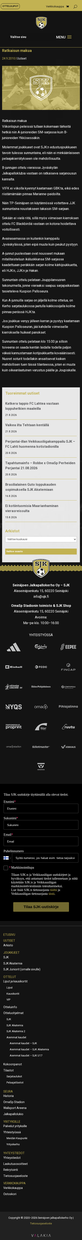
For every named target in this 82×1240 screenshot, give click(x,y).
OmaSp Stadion (14, 1102)
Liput (10, 987)
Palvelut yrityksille (15, 1126)
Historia (8, 1096)
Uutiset (21, 58)
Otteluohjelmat (13, 1013)
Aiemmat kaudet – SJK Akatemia (29, 1049)
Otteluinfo (10, 1007)
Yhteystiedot (14, 1153)
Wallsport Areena (14, 1108)
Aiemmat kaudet (16, 1037)
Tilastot (8, 1070)
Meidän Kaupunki (17, 1138)
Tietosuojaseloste (15, 1176)
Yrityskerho (13, 1144)
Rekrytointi (10, 1169)
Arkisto (8, 945)
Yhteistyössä (12, 1132)
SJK (6, 957)
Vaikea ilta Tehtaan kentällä (27, 425)
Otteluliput (10, 6)
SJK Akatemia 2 (16, 1031)
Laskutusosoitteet (15, 1164)
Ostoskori (9, 1194)
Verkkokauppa (55, 6)
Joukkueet (11, 952)
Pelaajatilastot (15, 1082)
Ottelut (9, 977)
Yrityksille (11, 1121)
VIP (8, 999)
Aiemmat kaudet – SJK (23, 1043)
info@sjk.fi (41, 597)
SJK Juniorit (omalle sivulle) (21, 969)
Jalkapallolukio (13, 1114)
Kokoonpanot (12, 1064)
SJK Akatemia (12, 963)
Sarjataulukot (14, 1076)
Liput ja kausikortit (15, 981)
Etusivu (9, 934)
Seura (8, 1091)
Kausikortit (13, 993)
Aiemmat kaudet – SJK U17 (26, 1055)
